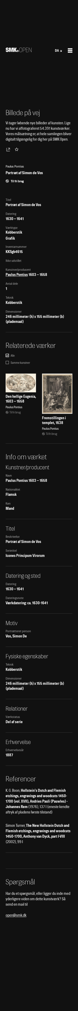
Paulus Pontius (17, 274)
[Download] (9, 149)
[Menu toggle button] (70, 50)
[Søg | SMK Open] (19, 51)
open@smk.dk (16, 915)
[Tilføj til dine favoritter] (17, 149)
